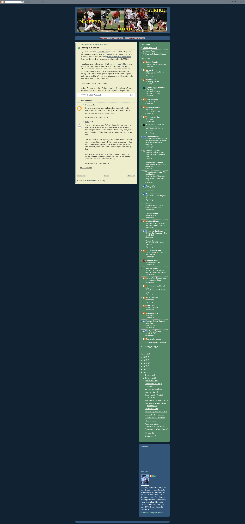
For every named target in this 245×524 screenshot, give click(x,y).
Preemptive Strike (151, 409)
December (149, 375)
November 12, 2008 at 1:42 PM (96, 117)
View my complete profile (153, 513)
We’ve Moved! (150, 188)
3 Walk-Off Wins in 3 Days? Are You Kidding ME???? (156, 254)
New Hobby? (150, 119)
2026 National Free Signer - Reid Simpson (155, 73)
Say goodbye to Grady (153, 280)
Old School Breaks (152, 194)
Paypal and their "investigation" (156, 429)
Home (106, 176)
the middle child (151, 213)
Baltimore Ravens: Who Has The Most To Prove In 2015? (155, 224)
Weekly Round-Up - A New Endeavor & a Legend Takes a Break (155, 154)
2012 (145, 360)
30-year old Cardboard (154, 231)
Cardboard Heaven (152, 221)
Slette (87, 105)
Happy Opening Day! (152, 262)
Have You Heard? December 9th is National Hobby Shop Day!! (155, 178)
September (149, 436)
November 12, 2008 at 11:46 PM (97, 163)
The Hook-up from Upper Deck (156, 412)
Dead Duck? (149, 315)
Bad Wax (148, 204)
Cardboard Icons (152, 137)
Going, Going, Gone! (153, 347)
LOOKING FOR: (150, 333)
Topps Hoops (150, 101)
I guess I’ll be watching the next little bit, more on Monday (155, 271)
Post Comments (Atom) (96, 181)
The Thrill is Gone (151, 381)
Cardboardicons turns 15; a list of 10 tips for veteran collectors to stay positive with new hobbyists (156, 142)
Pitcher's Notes (150, 421)
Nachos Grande (151, 62)
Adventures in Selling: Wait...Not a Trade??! (153, 93)
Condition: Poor (151, 260)
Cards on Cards (151, 99)
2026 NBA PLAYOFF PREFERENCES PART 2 (154, 110)
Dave (87, 122)
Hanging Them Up (151, 307)
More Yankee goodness (153, 389)
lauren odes (149, 300)
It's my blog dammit (152, 82)
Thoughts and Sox (152, 117)
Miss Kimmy (107, 54)
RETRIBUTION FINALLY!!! (155, 418)
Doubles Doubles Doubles (154, 415)
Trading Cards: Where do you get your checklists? (155, 165)
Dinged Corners (151, 241)
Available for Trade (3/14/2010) (111, 38)
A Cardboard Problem (154, 162)
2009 (145, 369)
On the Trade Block (150, 48)
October (148, 433)
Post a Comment (86, 168)
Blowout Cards (102, 52)
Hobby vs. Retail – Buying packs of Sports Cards (154, 207)
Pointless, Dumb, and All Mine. (156, 64)
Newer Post (81, 176)
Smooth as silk (150, 325)
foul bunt (149, 70)
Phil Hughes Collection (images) (154, 54)
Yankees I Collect (151, 392)
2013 (145, 357)
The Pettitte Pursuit (153, 331)
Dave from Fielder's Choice (118, 64)
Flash (154, 476)
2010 (145, 366)
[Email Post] (131, 95)
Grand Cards (150, 306)
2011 (145, 363)
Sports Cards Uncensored (155, 343)
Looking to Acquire (149, 51)
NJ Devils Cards (151, 298)
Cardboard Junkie (152, 107)
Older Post (131, 176)
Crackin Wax (150, 186)
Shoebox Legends (152, 150)
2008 (145, 372)
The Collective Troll (153, 251)
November (149, 378)
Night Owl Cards (151, 80)
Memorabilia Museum (154, 339)
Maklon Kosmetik (151, 215)
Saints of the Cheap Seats (155, 278)
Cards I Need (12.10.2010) (135, 38)
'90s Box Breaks (151, 268)
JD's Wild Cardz (151, 313)
